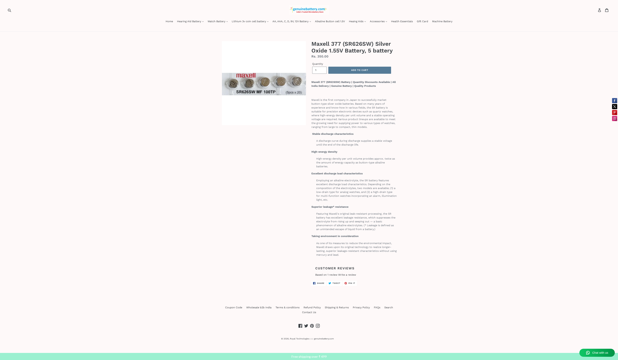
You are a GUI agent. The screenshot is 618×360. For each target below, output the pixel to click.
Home (169, 21)
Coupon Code (233, 307)
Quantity (317, 63)
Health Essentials (402, 21)
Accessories (377, 21)
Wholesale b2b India (259, 307)
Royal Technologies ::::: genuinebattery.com (312, 338)
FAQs (377, 307)
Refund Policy (312, 307)
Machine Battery (442, 21)
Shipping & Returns (337, 307)
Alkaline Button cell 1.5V (330, 21)
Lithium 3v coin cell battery (249, 21)
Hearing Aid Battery (189, 21)
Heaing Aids (356, 21)
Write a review (347, 274)
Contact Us (309, 312)
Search (388, 307)
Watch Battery (217, 21)
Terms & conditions (288, 307)
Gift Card (422, 21)
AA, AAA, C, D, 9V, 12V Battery (290, 21)
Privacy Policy (361, 307)
